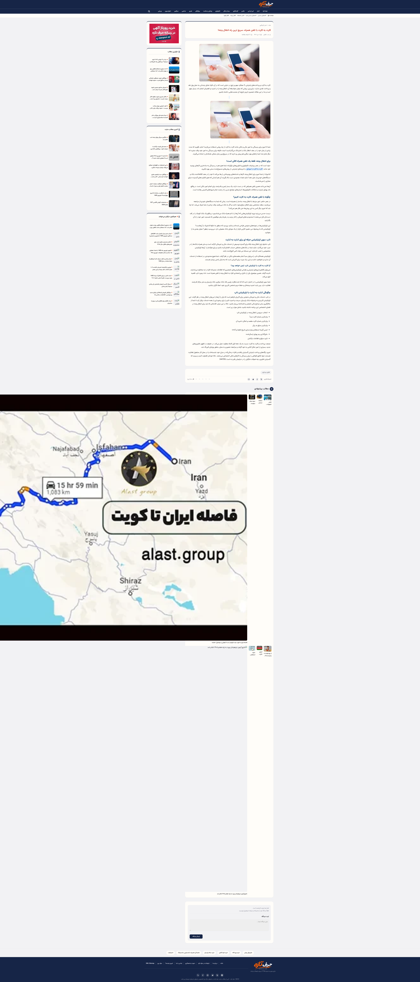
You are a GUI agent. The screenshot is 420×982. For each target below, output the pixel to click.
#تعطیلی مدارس (262, 16)
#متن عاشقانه (240, 16)
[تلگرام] (212, 975)
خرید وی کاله (236, 953)
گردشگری (235, 11)
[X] (261, 379)
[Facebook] (257, 379)
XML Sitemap (150, 963)
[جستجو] (149, 11)
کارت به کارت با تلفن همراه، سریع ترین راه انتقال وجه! (244, 30)
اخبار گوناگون (263, 25)
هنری (190, 11)
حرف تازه (265, 11)
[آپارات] (222, 975)
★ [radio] (196, 379)
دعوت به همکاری (190, 963)
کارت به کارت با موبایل (254, 169)
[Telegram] (253, 379)
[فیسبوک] (203, 975)
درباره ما (215, 963)
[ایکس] (217, 975)
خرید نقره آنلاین (223, 953)
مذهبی (184, 11)
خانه (270, 25)
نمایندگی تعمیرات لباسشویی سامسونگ (189, 953)
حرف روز (159, 963)
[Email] (248, 379)
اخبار (258, 11)
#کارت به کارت (266, 372)
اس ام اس (251, 11)
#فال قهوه (226, 16)
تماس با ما (179, 963)
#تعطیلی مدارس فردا (251, 16)
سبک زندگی (226, 11)
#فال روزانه (233, 16)
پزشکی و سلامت (207, 11)
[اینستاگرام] (207, 975)
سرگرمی (176, 11)
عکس (243, 11)
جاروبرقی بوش (248, 953)
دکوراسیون (168, 11)
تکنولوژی (217, 11)
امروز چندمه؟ (169, 963)
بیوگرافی (197, 11)
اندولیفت (170, 953)
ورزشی (160, 11)
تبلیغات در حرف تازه (203, 963)
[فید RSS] (198, 975)
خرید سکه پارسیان (209, 953)
